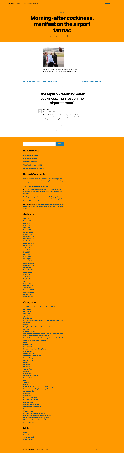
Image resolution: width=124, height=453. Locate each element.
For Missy (26, 329)
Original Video (28, 369)
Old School (26, 367)
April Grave (27, 309)
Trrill (24, 186)
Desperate (26, 322)
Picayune (26, 371)
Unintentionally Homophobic (32, 406)
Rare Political (27, 378)
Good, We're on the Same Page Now (34, 340)
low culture (11, 3)
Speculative (27, 395)
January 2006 (27, 234)
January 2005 (27, 261)
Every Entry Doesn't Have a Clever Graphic (37, 327)
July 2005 (26, 247)
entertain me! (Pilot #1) (30, 158)
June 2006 (26, 223)
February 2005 (28, 259)
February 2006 (28, 232)
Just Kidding (27, 351)
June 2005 (26, 250)
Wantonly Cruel (28, 411)
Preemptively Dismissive (31, 375)
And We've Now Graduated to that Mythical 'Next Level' (41, 307)
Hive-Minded (27, 347)
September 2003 (28, 296)
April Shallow (27, 316)
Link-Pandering (28, 358)
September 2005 (28, 243)
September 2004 (28, 270)
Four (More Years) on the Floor (38, 186)
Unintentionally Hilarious (31, 404)
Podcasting (27, 373)
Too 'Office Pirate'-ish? (30, 400)
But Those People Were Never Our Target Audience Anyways (43, 320)
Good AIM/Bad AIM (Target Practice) (35, 168)
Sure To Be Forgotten (30, 398)
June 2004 (26, 276)
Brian (25, 179)
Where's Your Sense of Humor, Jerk (34, 420)
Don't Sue (26, 325)
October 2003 (27, 294)
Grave (62, 12)
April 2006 (26, 227)
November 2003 (28, 292)
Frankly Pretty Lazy (29, 331)
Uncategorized (28, 402)
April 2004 (26, 281)
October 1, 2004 (61, 36)
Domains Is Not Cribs (30, 162)
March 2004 (27, 283)
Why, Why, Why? (28, 422)
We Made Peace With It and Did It (34, 413)
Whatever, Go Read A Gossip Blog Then (36, 418)
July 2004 (26, 274)
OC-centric (26, 364)
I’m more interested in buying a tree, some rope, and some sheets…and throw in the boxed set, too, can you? (43, 181)
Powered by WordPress (41, 449)
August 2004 (27, 272)
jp (53, 36)
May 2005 (26, 252)
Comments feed (28, 437)
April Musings (27, 311)
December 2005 (28, 236)
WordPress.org (28, 439)
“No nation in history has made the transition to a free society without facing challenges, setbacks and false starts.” (43, 206)
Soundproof (27, 393)
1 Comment (71, 36)
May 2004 (26, 279)
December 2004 (28, 263)
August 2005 (27, 245)
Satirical (26, 382)
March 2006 (27, 230)
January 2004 (27, 287)
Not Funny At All (28, 360)
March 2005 (27, 256)
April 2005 (26, 254)
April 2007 (26, 219)
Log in (25, 432)
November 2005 (28, 239)
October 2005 (27, 241)
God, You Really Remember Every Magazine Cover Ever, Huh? (43, 338)
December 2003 (28, 290)
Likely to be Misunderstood (32, 356)
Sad (24, 380)
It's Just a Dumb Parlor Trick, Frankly (35, 349)
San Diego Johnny (29, 197)
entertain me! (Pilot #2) (30, 155)
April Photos (27, 313)
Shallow (25, 384)
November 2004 (28, 265)
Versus (25, 409)
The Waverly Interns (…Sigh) (32, 165)
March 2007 (27, 221)
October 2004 (27, 267)
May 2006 (26, 225)
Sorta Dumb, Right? (29, 391)
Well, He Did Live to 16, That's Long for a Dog (37, 415)
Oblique (25, 362)
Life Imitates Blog (29, 353)
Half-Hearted (27, 344)
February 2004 (28, 285)
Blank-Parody (27, 318)
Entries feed (27, 435)
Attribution (107, 3)
